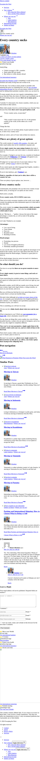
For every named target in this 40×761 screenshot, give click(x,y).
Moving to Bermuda (6, 352)
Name (28, 612)
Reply (6, 566)
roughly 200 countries (20, 143)
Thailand (21, 172)
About (6, 729)
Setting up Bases (9, 25)
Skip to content (4, 1)
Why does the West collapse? (17, 12)
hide (7, 55)
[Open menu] (2, 31)
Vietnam (23, 157)
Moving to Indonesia (12, 400)
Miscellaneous (12, 22)
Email (28, 615)
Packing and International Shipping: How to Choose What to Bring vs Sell (22, 512)
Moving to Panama (11, 483)
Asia (9, 18)
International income (10, 23)
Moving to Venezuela (12, 456)
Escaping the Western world (8, 80)
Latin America (12, 20)
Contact (6, 728)
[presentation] (22, 366)
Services (6, 7)
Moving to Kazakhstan (13, 427)
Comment (3, 608)
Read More (13, 391)
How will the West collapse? (16, 14)
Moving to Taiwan (11, 372)
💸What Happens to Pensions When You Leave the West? (18, 357)
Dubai (13, 163)
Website (28, 619)
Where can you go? (6, 35)
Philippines (14, 157)
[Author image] (5, 53)
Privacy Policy (8, 731)
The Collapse (8, 743)
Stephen (14, 53)
